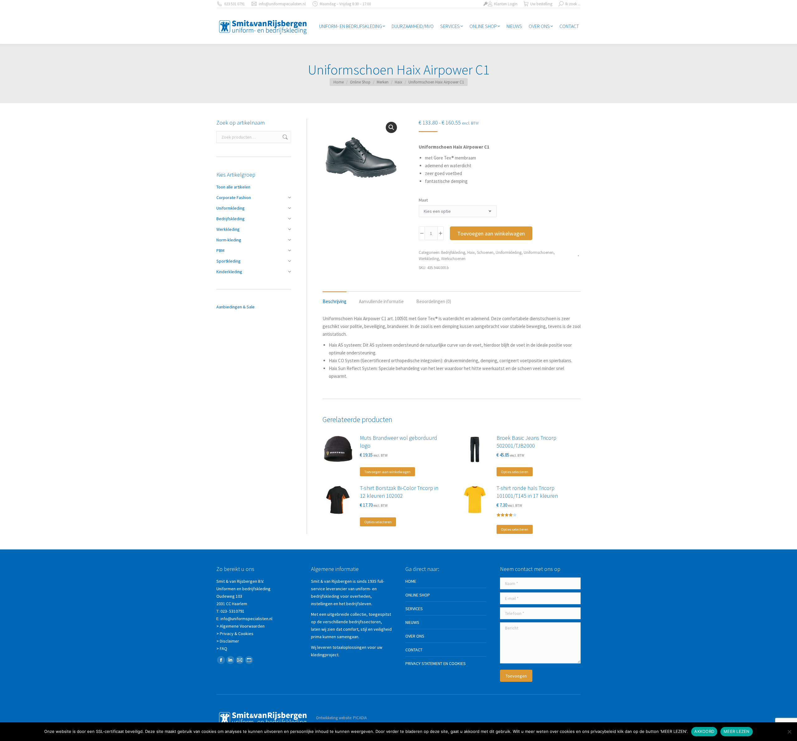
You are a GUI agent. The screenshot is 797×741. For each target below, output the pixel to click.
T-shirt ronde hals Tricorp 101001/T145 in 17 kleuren (527, 491)
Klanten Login (505, 4)
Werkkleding (429, 258)
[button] (391, 127)
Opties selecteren (514, 471)
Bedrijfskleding (453, 252)
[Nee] (789, 732)
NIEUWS (412, 622)
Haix (471, 252)
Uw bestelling (541, 4)
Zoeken (284, 137)
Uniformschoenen (539, 252)
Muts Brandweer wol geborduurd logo (398, 441)
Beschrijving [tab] (335, 301)
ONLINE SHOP (417, 595)
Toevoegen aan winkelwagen (491, 233)
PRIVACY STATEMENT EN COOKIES (435, 663)
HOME (410, 581)
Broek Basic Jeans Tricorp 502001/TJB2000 (526, 441)
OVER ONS (414, 636)
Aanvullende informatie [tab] (381, 301)
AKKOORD (704, 731)
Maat (423, 200)
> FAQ (221, 648)
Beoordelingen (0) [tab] (433, 301)
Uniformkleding (508, 252)
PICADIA (360, 717)
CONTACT (413, 650)
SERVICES (414, 608)
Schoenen (485, 252)
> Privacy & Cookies (234, 633)
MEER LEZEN (737, 731)
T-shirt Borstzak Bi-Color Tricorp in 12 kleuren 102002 (399, 491)
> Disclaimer (227, 641)
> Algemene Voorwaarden (240, 626)
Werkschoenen (453, 258)
